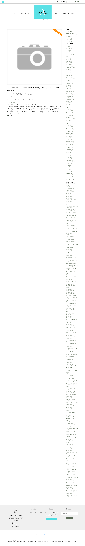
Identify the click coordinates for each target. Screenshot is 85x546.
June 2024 (69, 71)
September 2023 (70, 82)
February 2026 (70, 55)
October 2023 (69, 80)
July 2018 (68, 165)
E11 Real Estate (69, 279)
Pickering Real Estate (71, 397)
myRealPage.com (45, 534)
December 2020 (70, 130)
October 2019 (69, 147)
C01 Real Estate (70, 234)
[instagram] (80, 2)
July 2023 (68, 85)
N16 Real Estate (70, 378)
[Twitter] (77, 2)
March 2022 (69, 109)
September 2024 (70, 67)
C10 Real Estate (70, 239)
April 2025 (69, 61)
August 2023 (69, 83)
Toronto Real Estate (71, 461)
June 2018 (68, 166)
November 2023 (70, 79)
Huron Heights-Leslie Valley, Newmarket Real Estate (22, 94)
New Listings (69, 38)
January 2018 (69, 174)
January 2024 (69, 77)
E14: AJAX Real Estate (71, 290)
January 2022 (69, 112)
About (14, 13)
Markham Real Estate (71, 340)
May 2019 (68, 155)
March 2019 (69, 157)
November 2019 (70, 146)
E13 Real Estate (70, 284)
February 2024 (70, 75)
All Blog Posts (69, 31)
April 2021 (68, 123)
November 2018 (70, 160)
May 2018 (68, 168)
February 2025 (70, 64)
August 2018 (69, 163)
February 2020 (70, 141)
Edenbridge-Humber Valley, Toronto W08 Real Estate (71, 297)
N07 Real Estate (70, 364)
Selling (27, 13)
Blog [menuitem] (72, 13)
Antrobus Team (70, 33)
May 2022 (68, 106)
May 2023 (68, 87)
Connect (70, 1)
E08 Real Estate (70, 274)
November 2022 (70, 96)
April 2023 (68, 88)
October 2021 (69, 117)
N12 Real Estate (70, 373)
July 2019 (68, 152)
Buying (56, 13)
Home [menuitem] (21, 13)
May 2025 (68, 59)
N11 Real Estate (69, 369)
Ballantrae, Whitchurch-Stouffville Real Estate (72, 206)
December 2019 (70, 144)
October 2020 (69, 131)
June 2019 (68, 154)
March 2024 (69, 74)
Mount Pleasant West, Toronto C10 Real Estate (71, 356)
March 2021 (69, 125)
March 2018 (69, 171)
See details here (11, 102)
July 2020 (68, 134)
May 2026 (68, 50)
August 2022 (69, 101)
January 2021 (69, 128)
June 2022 (69, 104)
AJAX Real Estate (70, 187)
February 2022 (70, 110)
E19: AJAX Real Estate (71, 294)
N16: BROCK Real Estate (72, 380)
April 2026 (68, 51)
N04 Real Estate (70, 359)
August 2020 (69, 133)
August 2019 (69, 150)
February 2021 (69, 126)
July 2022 (68, 102)
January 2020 (70, 142)
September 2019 (70, 149)
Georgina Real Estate (71, 300)
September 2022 (70, 99)
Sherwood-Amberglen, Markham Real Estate (72, 438)
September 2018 (70, 162)
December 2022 (70, 95)
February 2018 (69, 173)
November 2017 (70, 178)
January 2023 (69, 93)
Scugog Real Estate (71, 434)
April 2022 (68, 107)
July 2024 (68, 69)
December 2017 (70, 176)
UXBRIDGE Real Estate (72, 469)
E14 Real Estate (70, 289)
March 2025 (69, 63)
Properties (65, 13)
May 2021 (68, 122)
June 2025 (69, 58)
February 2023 (70, 91)
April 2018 (68, 170)
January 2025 (69, 66)
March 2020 (69, 139)
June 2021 (68, 120)
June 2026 (69, 48)
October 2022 (69, 98)
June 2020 (69, 136)
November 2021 (70, 115)
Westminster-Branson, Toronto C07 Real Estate (72, 482)
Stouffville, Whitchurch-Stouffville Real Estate (72, 449)
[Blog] (78, 2)
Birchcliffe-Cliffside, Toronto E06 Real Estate (71, 217)
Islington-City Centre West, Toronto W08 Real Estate (71, 327)
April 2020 (69, 138)
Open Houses (69, 39)
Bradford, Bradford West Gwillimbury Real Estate (72, 222)
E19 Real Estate (70, 292)
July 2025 (68, 56)
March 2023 (69, 90)
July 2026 (68, 47)
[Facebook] (75, 2)
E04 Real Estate (70, 270)
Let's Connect (51, 519)
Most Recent (69, 45)
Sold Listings (69, 41)
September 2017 (70, 179)
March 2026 (69, 53)
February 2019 (69, 158)
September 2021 (70, 118)
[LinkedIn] (82, 2)
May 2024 (68, 72)
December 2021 (70, 114)
